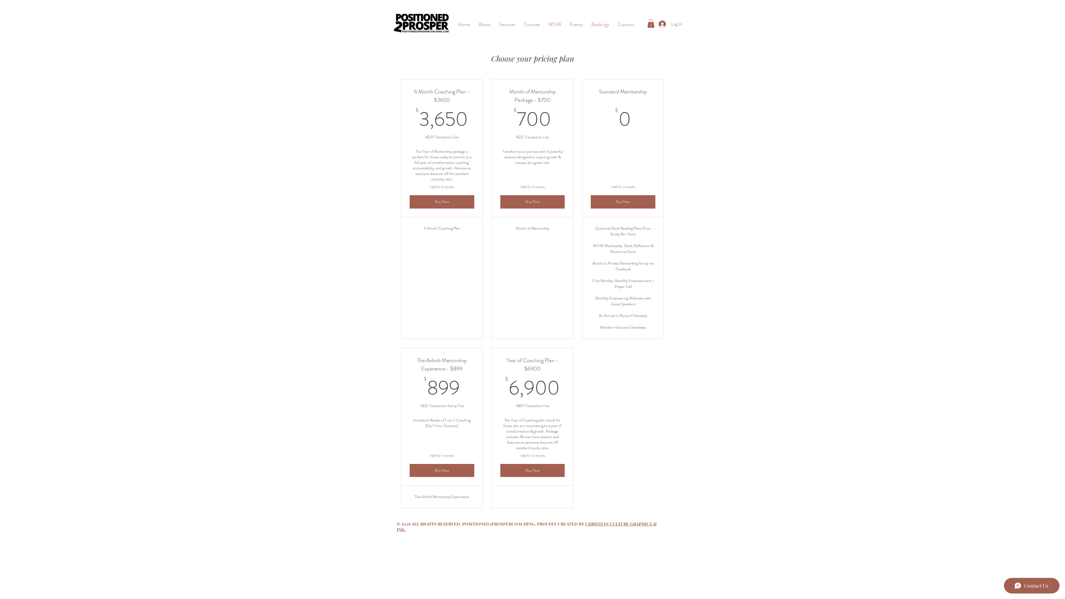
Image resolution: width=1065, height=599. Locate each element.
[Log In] (661, 24)
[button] (651, 23)
